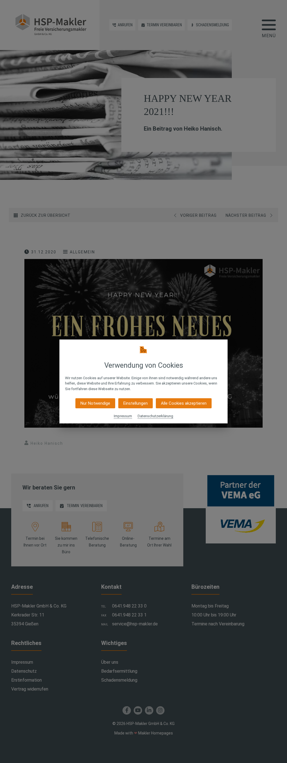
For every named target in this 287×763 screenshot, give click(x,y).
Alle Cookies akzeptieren (184, 403)
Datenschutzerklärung (155, 416)
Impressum (123, 416)
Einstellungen (135, 403)
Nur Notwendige (95, 403)
